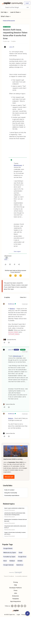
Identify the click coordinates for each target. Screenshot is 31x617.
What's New (5, 16)
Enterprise (15, 596)
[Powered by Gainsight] (15, 573)
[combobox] (15, 7)
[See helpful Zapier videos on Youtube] (25, 606)
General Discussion (9, 20)
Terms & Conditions (9, 576)
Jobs (15, 593)
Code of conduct (9, 490)
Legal (18, 614)
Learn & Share (14, 12)
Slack (5, 561)
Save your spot (9, 476)
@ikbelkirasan (18, 165)
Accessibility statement (21, 576)
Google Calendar (8, 565)
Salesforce (19, 565)
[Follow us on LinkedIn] (15, 606)
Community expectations (11, 495)
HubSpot (12, 561)
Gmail (20, 552)
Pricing (15, 582)
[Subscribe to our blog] (18, 606)
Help (15, 585)
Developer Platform (15, 587)
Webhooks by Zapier (9, 552)
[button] (27, 3)
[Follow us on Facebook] (12, 606)
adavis (11, 47)
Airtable (20, 561)
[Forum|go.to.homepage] (12, 3)
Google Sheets (7, 548)
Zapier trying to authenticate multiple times (14, 508)
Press (15, 590)
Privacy (24, 614)
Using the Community (10, 492)
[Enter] (2, 7)
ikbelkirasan (11, 304)
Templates (15, 598)
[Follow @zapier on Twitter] (22, 606)
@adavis (12, 308)
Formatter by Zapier (9, 556)
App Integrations (15, 601)
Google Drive (22, 556)
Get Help (4, 12)
